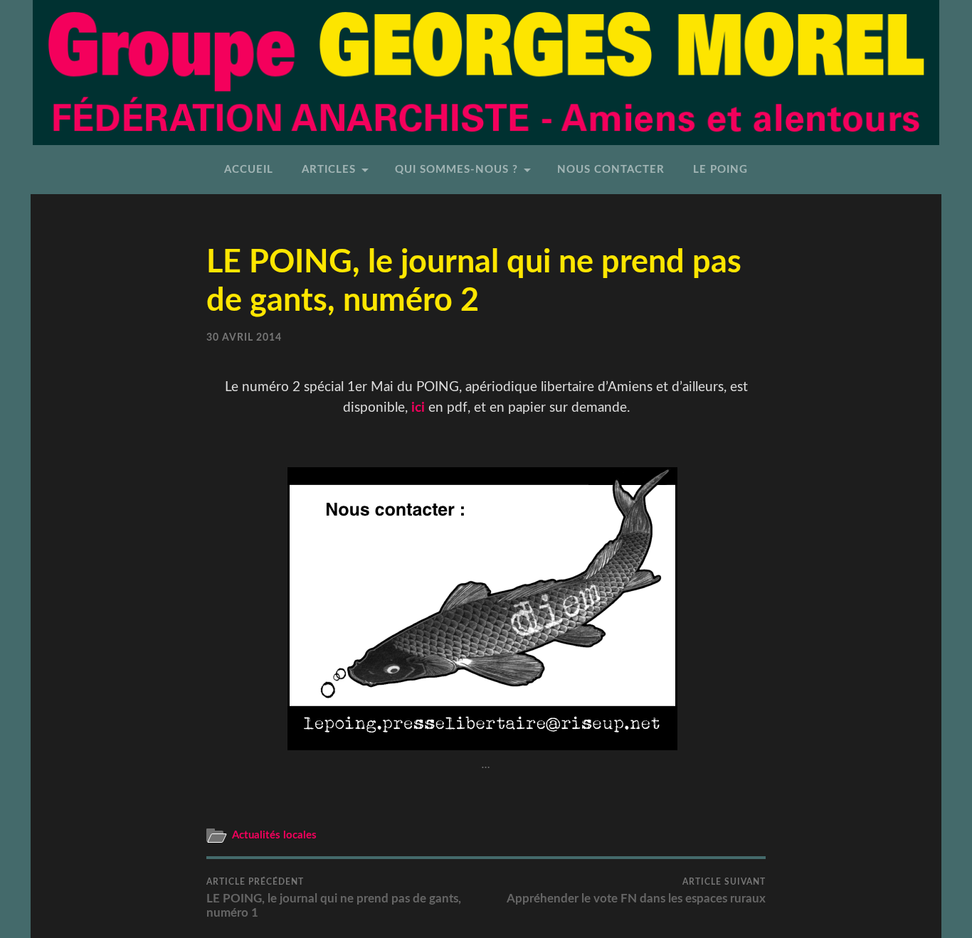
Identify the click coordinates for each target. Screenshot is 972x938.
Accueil (248, 169)
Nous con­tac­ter (611, 169)
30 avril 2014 (244, 337)
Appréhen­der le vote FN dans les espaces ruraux (636, 891)
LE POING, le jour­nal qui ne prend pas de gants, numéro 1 (333, 898)
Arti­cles (329, 169)
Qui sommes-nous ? (456, 169)
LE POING (720, 169)
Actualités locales (274, 835)
